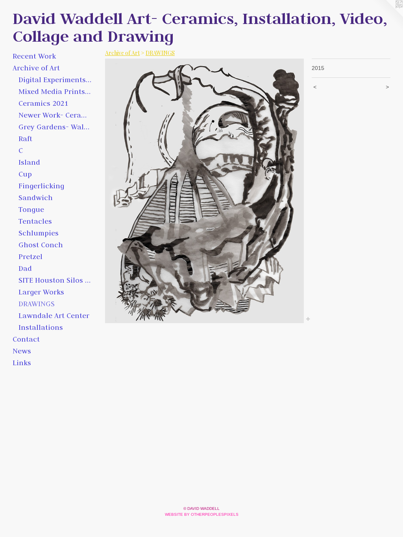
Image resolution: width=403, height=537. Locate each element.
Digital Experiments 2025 (54, 79)
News (22, 350)
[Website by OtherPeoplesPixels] (387, 15)
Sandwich (35, 197)
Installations (40, 327)
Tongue (31, 209)
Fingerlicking (41, 185)
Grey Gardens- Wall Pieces (54, 126)
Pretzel (30, 256)
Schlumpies (38, 232)
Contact (26, 339)
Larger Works (41, 291)
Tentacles (35, 221)
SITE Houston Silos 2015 (54, 280)
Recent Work (34, 56)
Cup (25, 173)
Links (22, 362)
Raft (25, 138)
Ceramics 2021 (43, 103)
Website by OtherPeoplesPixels (201, 514)
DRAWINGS (36, 303)
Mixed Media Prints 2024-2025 (54, 91)
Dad (25, 268)
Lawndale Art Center (53, 315)
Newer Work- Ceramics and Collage (54, 115)
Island (29, 162)
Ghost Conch (40, 244)
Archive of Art (36, 67)
